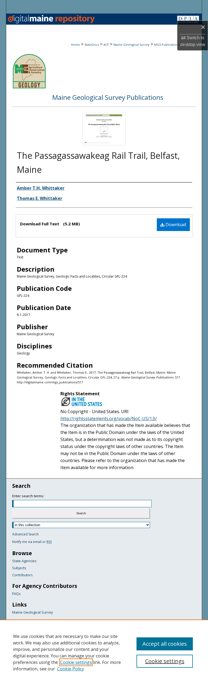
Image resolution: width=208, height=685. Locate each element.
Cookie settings (76, 662)
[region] (104, 652)
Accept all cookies (164, 643)
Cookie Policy (70, 669)
